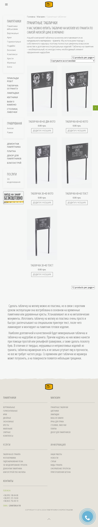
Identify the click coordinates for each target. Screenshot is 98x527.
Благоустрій (14, 163)
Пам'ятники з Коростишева (60, 510)
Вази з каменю (11, 103)
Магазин (41, 16)
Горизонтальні (14, 41)
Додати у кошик (42, 130)
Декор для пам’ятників (14, 157)
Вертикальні (13, 33)
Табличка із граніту (12, 87)
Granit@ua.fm (15, 505)
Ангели (10, 128)
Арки (9, 37)
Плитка (11, 151)
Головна (31, 16)
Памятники (9, 397)
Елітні (9, 66)
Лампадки (13, 93)
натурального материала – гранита (43, 40)
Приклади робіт (13, 80)
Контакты (8, 481)
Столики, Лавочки (12, 111)
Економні (11, 50)
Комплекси (12, 54)
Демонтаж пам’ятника (14, 145)
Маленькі (11, 62)
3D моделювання (13, 180)
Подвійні (11, 45)
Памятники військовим (12, 27)
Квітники (12, 97)
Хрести (10, 58)
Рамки (10, 132)
